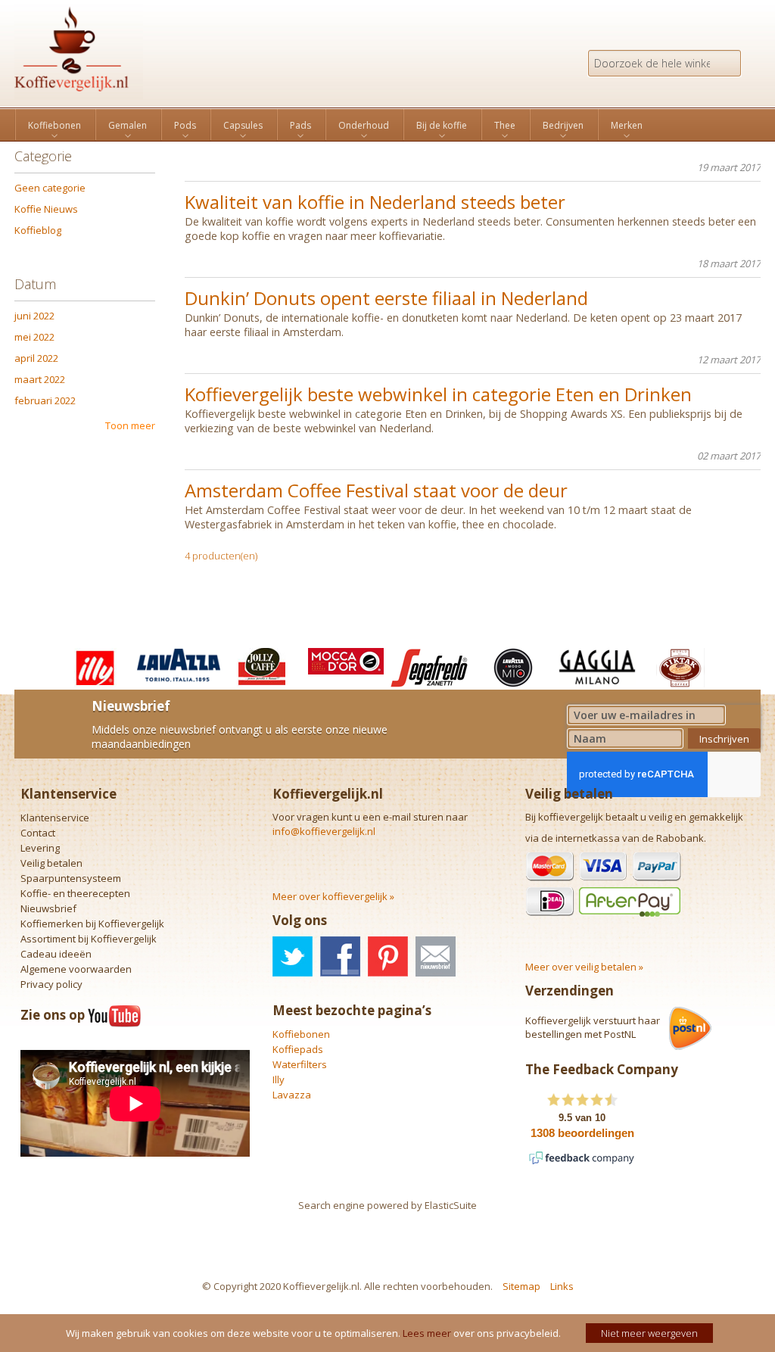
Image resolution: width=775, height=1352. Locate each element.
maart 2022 (39, 379)
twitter (292, 956)
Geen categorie (50, 188)
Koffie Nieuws (46, 209)
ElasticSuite (451, 1205)
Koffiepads (297, 1049)
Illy (278, 1079)
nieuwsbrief (436, 956)
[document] (389, 1333)
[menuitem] (54, 125)
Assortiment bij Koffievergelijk (88, 938)
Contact (37, 833)
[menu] (387, 124)
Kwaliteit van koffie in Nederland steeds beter (375, 201)
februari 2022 (45, 400)
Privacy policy (51, 984)
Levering (40, 848)
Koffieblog (37, 230)
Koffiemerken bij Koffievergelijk (92, 923)
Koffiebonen (301, 1034)
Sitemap (521, 1286)
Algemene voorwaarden (76, 969)
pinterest (388, 956)
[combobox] (664, 63)
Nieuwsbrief (48, 908)
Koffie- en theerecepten (75, 893)
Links (562, 1286)
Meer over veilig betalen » (584, 967)
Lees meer (427, 1333)
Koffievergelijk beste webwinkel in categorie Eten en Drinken (438, 394)
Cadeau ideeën (56, 954)
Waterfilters (299, 1064)
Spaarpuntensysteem (70, 878)
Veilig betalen (51, 863)
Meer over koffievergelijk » (333, 896)
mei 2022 (34, 337)
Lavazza (291, 1094)
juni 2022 (34, 315)
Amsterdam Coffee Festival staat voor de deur (376, 490)
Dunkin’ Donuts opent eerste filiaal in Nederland (386, 297)
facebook (340, 956)
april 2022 (36, 358)
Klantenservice (54, 817)
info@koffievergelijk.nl (323, 831)
